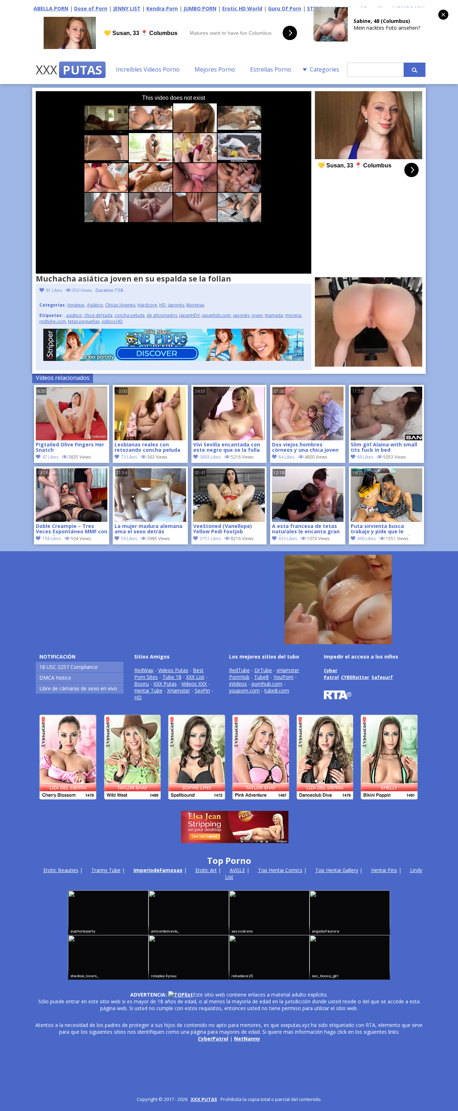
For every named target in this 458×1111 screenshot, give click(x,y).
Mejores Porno (215, 69)
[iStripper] (229, 802)
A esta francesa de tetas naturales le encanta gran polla (306, 529)
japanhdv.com (216, 315)
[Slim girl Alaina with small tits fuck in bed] (386, 438)
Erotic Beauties (60, 870)
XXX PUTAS (204, 1099)
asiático (74, 315)
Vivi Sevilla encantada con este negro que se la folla (226, 447)
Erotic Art (206, 870)
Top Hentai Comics (280, 870)
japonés (241, 315)
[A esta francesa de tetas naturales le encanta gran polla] (308, 520)
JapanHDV (189, 315)
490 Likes (366, 538)
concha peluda (129, 315)
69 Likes (365, 457)
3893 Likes (210, 457)
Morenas (195, 305)
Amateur (76, 305)
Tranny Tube (106, 870)
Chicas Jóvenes (120, 305)
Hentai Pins (384, 870)
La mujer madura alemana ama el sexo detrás (148, 529)
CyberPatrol (213, 1038)
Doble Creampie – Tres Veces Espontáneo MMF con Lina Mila (71, 529)
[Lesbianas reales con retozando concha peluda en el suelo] (150, 438)
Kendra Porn (162, 8)
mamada (274, 315)
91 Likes (54, 290)
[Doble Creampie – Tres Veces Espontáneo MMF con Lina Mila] (71, 520)
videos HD (112, 321)
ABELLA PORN (51, 8)
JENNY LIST (127, 8)
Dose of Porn (90, 8)
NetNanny (247, 1038)
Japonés (176, 305)
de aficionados (162, 315)
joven (257, 315)
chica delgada (98, 315)
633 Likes (287, 538)
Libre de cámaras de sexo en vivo (78, 688)
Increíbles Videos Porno (148, 69)
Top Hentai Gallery (336, 870)
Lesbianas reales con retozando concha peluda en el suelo (147, 448)
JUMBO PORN (200, 8)
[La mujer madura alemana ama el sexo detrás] (150, 520)
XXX (69, 70)
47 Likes (50, 457)
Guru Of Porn (284, 8)
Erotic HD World (242, 8)
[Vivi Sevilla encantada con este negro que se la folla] (229, 438)
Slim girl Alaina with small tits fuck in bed (384, 447)
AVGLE (237, 870)
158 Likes (51, 538)
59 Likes (129, 538)
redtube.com (52, 321)
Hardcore (147, 305)
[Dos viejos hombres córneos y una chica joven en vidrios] (308, 438)
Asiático (95, 305)
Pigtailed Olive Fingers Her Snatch (70, 447)
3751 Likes (210, 538)
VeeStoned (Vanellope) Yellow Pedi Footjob (222, 529)
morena (293, 315)
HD (162, 305)
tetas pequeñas (83, 321)
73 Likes (129, 457)
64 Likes (286, 457)
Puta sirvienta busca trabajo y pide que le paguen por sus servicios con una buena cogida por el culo (384, 529)
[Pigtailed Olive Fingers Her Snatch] (71, 438)
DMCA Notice (55, 677)
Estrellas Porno (270, 69)
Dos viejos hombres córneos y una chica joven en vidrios (305, 448)
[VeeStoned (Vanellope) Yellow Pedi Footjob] (229, 520)
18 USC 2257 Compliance (68, 667)
